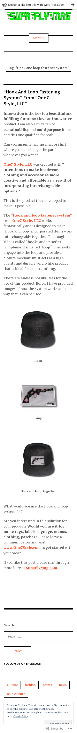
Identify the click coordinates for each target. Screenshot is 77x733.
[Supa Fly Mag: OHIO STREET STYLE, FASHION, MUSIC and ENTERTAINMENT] (38, 16)
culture (12, 684)
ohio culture (16, 693)
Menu (37, 38)
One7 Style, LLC (17, 164)
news (63, 684)
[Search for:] (38, 636)
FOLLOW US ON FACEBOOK (22, 663)
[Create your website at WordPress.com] (38, 4)
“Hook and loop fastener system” (41, 215)
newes (47, 684)
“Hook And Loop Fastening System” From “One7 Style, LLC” (31, 98)
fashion (30, 684)
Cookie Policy (20, 716)
